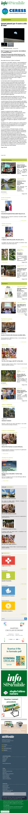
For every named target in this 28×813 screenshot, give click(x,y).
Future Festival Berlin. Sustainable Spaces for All (22, 166)
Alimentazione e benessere (8, 773)
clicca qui (7, 805)
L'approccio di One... (6, 565)
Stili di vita (15, 48)
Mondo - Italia (5, 757)
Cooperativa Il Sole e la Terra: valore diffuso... (22, 270)
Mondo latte (5, 789)
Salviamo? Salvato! (6, 420)
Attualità (4, 769)
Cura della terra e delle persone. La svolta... (21, 306)
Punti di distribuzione (7, 763)
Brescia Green (5, 570)
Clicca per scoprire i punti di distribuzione (14, 732)
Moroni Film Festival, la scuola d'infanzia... (12, 446)
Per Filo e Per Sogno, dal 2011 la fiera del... (12, 361)
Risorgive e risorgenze (20, 253)
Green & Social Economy (7, 771)
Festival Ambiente (5, 600)
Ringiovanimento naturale (8, 790)
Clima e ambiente (19, 371)
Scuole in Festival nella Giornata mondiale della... (13, 335)
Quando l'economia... (7, 580)
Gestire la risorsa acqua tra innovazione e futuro (21, 182)
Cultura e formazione (8, 430)
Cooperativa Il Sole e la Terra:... (9, 529)
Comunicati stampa (7, 748)
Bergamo (4, 760)
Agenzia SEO (15, 798)
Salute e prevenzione (6, 555)
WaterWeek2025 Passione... (8, 595)
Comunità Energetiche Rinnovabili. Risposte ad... (13, 213)
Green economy (6, 197)
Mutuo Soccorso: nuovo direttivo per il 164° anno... (22, 391)
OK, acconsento (5, 811)
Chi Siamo (5, 744)
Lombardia (5, 758)
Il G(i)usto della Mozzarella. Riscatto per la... (13, 239)
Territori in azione (7, 48)
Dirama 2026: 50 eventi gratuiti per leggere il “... (21, 375)
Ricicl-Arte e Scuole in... (7, 611)
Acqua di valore (5, 585)
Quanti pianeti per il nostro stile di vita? (14, 24)
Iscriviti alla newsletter (9, 793)
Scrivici (4, 746)
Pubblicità (5, 750)
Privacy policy (10, 798)
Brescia (4, 761)
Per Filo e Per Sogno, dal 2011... (9, 544)
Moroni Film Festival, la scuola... (9, 513)
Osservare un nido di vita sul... (9, 498)
